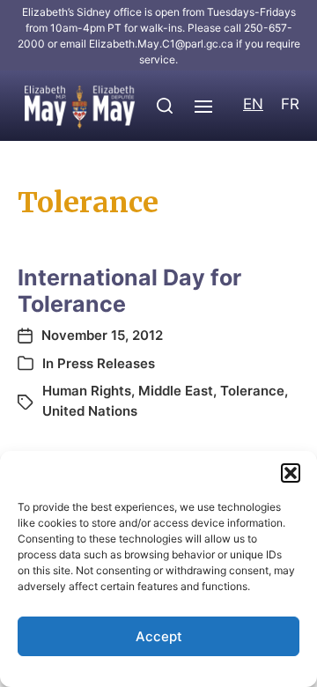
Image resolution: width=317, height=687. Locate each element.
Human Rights (86, 390)
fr (290, 104)
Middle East (175, 390)
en (253, 104)
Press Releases (106, 363)
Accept (159, 636)
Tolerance (252, 390)
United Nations (89, 411)
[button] (290, 473)
